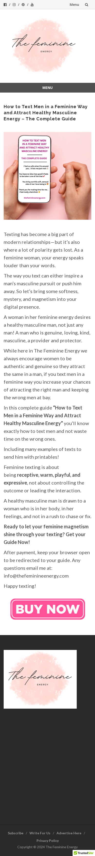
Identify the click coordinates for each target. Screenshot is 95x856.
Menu (74, 4)
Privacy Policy (48, 840)
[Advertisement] (47, 762)
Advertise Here (69, 833)
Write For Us (39, 833)
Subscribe (15, 833)
